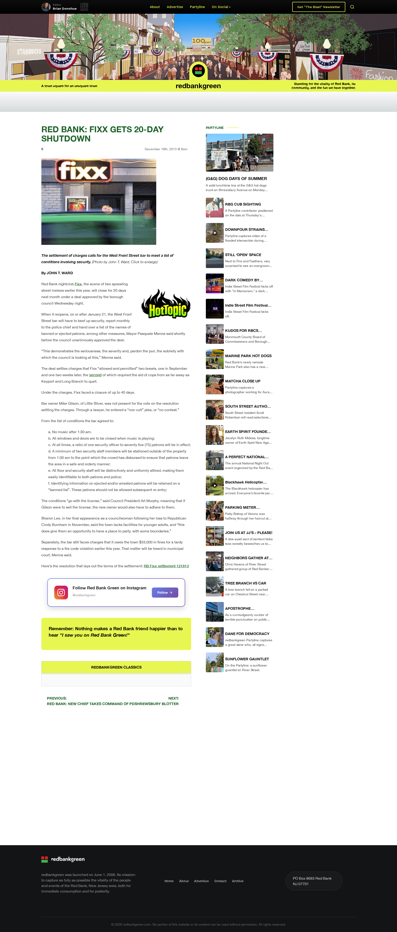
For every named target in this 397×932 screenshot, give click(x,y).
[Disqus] (116, 774)
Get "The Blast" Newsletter (318, 7)
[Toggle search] (352, 6)
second (95, 375)
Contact (220, 881)
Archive (238, 881)
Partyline (197, 7)
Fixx (78, 284)
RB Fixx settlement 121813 (166, 566)
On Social (220, 7)
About (155, 7)
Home (169, 881)
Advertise (175, 7)
